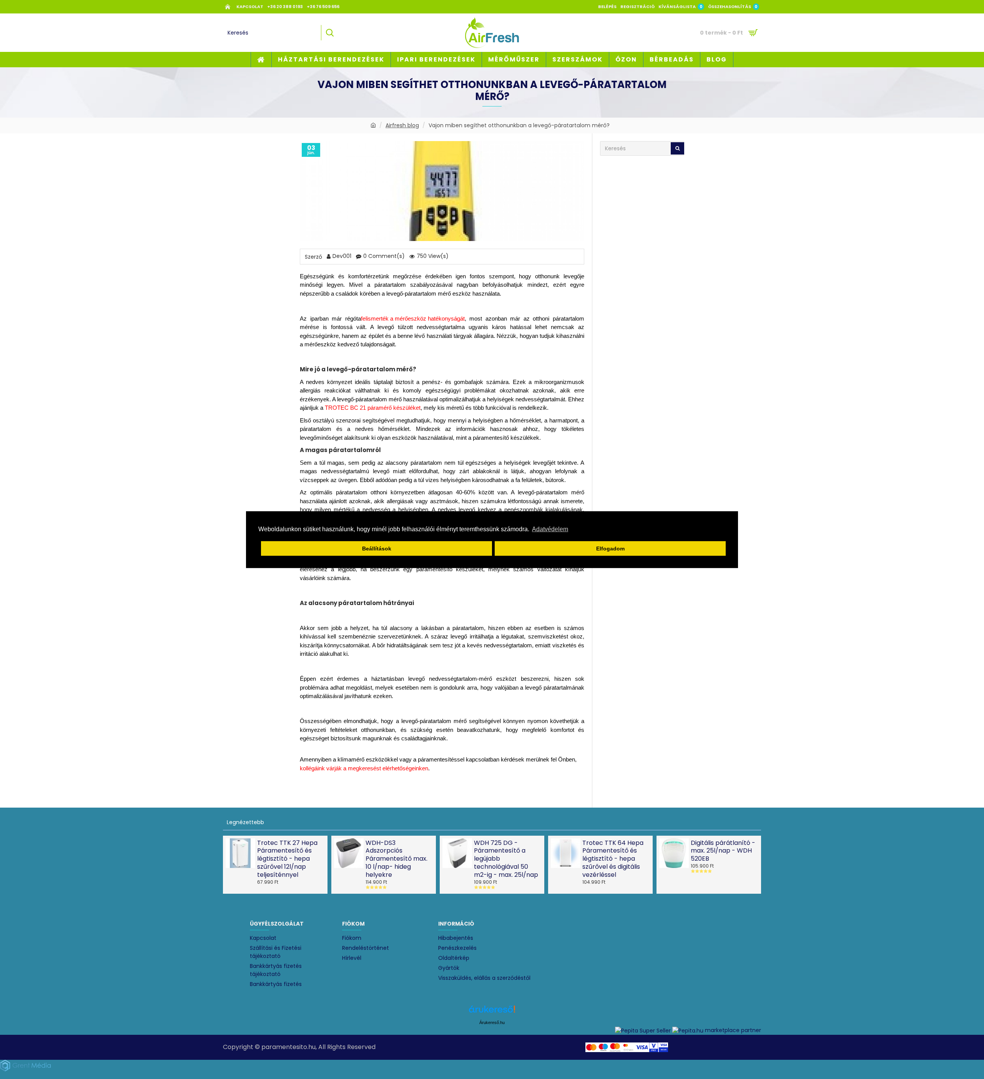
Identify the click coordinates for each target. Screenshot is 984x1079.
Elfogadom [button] (610, 548)
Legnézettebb (245, 822)
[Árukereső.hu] (492, 1012)
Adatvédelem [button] (550, 529)
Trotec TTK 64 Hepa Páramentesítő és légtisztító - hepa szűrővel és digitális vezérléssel (612, 859)
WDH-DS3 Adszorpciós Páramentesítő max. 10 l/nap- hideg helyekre (396, 859)
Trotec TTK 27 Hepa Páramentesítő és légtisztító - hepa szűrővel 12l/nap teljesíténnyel (287, 859)
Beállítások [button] (376, 548)
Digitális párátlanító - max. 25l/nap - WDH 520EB (723, 851)
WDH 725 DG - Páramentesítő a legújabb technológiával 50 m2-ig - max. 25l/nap (506, 859)
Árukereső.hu (492, 1022)
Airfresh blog (402, 125)
